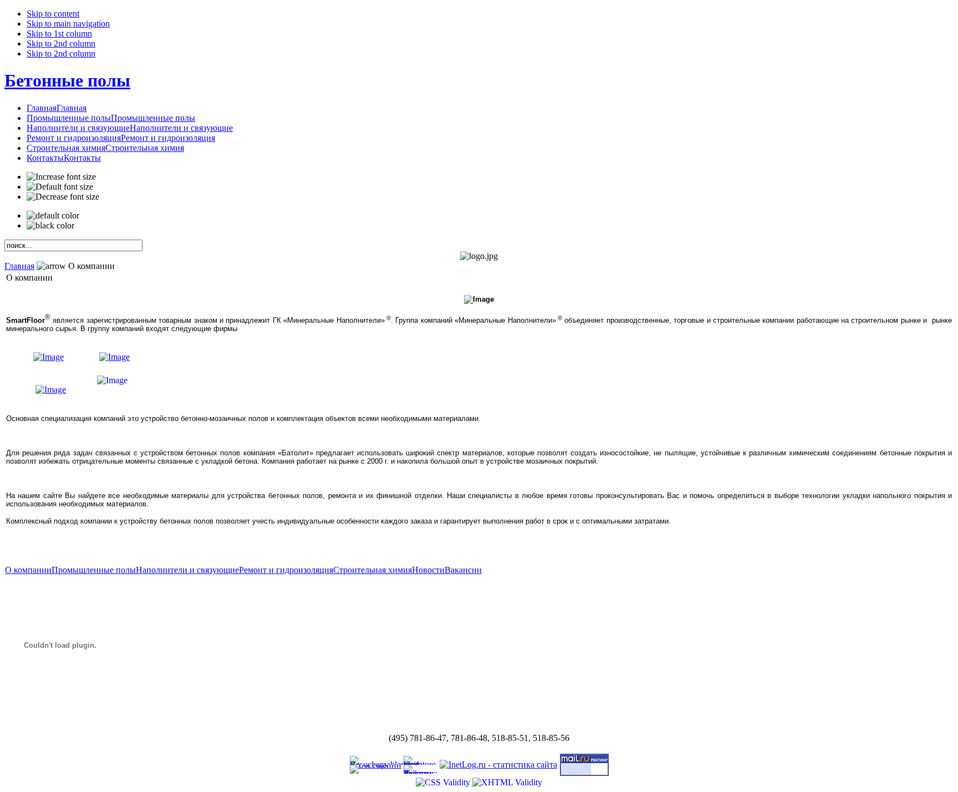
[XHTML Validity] (507, 782)
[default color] (53, 216)
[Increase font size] (61, 177)
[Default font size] (60, 187)
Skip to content (53, 13)
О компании (28, 570)
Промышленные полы (94, 570)
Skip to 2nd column (61, 43)
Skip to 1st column (59, 33)
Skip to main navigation (68, 23)
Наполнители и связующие (187, 570)
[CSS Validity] (444, 782)
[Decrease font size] (63, 197)
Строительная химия (372, 570)
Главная (19, 266)
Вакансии (463, 570)
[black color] (50, 226)
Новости (428, 570)
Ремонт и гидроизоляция (286, 570)
